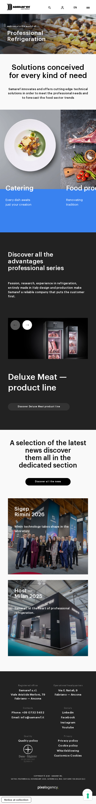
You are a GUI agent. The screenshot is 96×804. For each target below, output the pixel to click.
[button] (27, 325)
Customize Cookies (68, 755)
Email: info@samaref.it (28, 717)
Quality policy (28, 740)
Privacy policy (68, 740)
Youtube (68, 727)
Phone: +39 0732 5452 (28, 712)
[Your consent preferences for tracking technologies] (87, 795)
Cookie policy (68, 745)
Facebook (68, 717)
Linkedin (68, 712)
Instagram (68, 722)
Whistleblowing (68, 750)
